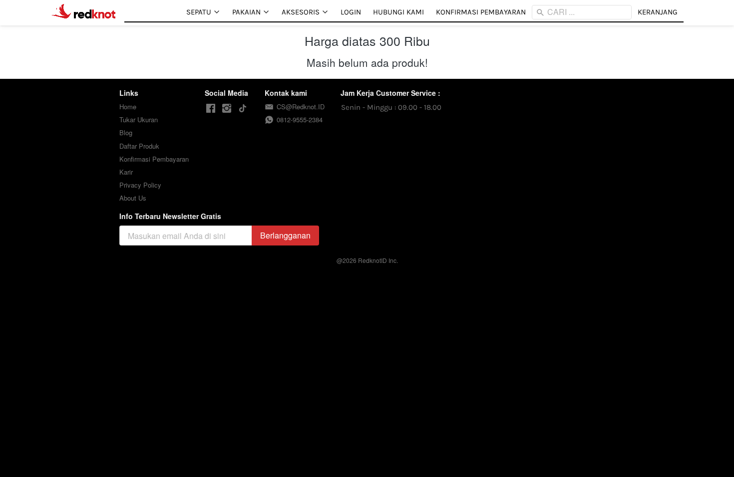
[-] (211, 108)
